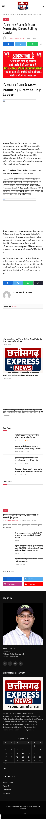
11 (11, 753)
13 (23, 753)
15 (34, 753)
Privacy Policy (8, 782)
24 (6, 761)
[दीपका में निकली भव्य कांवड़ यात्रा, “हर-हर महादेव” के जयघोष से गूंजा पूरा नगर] (23, 499)
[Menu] (3, 5)
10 (6, 753)
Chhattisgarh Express (17, 38)
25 (12, 761)
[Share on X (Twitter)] (20, 44)
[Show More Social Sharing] (41, 44)
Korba (6, 19)
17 (6, 757)
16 (40, 753)
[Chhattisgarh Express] (23, 5)
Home (24, 813)
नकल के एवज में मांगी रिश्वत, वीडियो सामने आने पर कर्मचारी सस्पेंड (20, 375)
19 (17, 757)
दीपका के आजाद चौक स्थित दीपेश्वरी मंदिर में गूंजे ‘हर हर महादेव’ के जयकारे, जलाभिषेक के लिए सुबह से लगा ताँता (29, 535)
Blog (5, 510)
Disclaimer (6, 793)
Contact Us (7, 790)
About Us (6, 786)
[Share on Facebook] (8, 44)
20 (23, 757)
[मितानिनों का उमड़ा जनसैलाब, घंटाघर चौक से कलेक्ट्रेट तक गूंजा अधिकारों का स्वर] (8, 437)
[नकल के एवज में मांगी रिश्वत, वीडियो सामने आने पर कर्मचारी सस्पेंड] (23, 360)
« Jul (4, 768)
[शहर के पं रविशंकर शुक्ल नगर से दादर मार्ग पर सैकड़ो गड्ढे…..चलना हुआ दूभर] (8, 561)
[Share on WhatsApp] (32, 44)
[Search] (42, 5)
